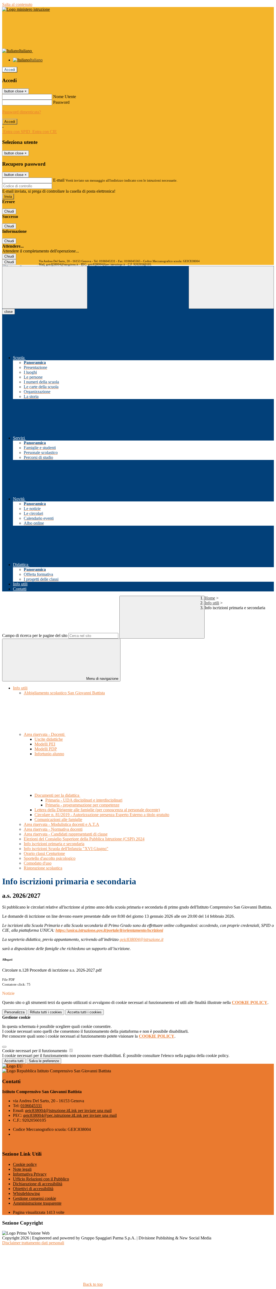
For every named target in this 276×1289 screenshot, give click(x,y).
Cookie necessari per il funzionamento (35, 1050)
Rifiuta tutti (46, 1012)
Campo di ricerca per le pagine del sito (34, 635)
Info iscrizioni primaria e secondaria (54, 843)
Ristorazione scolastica (43, 868)
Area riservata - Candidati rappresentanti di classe (66, 834)
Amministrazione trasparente (37, 1203)
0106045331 (31, 1105)
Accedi (9, 70)
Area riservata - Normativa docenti (53, 829)
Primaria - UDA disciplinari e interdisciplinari (83, 800)
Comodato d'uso (37, 863)
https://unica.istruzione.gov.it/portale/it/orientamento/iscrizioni (109, 930)
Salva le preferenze (44, 1061)
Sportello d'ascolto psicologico (49, 858)
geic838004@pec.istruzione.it (70, 1115)
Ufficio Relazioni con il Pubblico (41, 1179)
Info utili (212, 603)
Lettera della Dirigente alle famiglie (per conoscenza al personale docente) (97, 810)
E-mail (58, 180)
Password (61, 102)
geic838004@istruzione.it (141, 939)
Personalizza (14, 1012)
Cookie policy (25, 1164)
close (8, 312)
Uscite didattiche (48, 739)
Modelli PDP (45, 749)
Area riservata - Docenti (44, 734)
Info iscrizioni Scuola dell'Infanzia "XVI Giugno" (66, 848)
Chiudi (9, 211)
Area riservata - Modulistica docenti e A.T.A (61, 824)
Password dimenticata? (21, 112)
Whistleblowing (26, 1193)
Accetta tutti (84, 1012)
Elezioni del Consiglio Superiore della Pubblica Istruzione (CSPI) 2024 (84, 839)
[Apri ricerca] (231, 287)
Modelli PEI (44, 744)
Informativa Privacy (30, 1174)
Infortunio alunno (49, 753)
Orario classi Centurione (44, 853)
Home (210, 598)
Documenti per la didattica (57, 795)
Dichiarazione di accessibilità (37, 1183)
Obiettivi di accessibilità (33, 1188)
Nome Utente (64, 96)
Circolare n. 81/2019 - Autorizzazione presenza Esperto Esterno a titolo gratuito (101, 814)
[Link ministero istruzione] (26, 9)
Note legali (22, 1169)
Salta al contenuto (17, 4)
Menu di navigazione (101, 679)
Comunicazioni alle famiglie (58, 819)
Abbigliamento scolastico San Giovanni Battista (64, 693)
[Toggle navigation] (44, 287)
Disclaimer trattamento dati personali (33, 1243)
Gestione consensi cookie (34, 1198)
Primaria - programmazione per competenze (82, 805)
